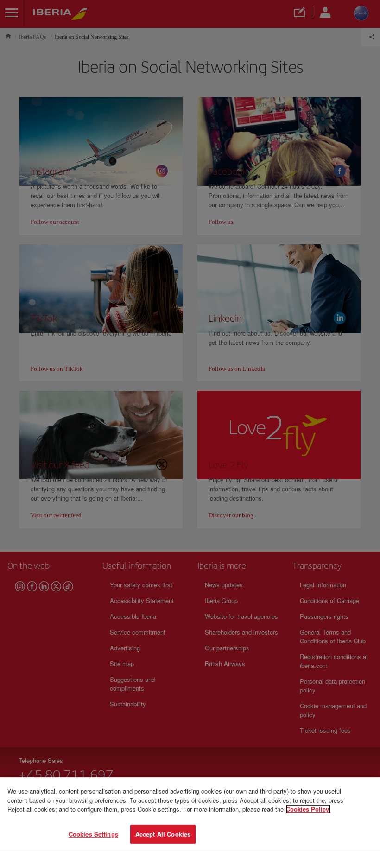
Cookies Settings (93, 833)
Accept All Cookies (162, 833)
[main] (190, 814)
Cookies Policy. (308, 809)
